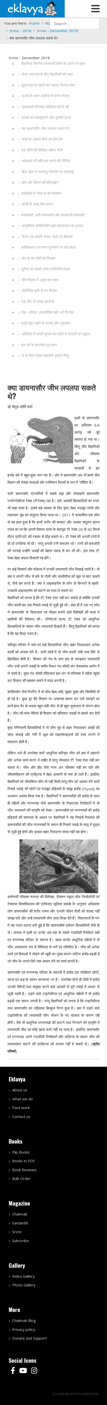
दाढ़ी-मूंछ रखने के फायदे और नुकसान (45, 323)
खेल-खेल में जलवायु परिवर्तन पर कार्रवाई (47, 171)
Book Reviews (24, 1169)
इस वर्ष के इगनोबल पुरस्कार (39, 344)
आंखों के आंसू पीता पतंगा (37, 203)
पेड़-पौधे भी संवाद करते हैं (37, 301)
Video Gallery (23, 1276)
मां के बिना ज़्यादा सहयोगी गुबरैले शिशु (45, 355)
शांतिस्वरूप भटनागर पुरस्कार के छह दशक (48, 247)
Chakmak (19, 1213)
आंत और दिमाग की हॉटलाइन (39, 182)
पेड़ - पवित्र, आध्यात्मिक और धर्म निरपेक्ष (47, 312)
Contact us (21, 1116)
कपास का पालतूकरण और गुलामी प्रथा (46, 117)
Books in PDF (23, 1160)
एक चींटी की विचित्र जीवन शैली (42, 149)
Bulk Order (21, 1178)
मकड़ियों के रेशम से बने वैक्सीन (41, 193)
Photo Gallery (24, 1284)
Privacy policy (23, 1329)
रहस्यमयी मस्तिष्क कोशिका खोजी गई (45, 106)
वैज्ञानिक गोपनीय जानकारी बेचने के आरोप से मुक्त (53, 63)
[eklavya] (32, 8)
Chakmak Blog (24, 1320)
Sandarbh (20, 1222)
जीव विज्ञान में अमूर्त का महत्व (39, 279)
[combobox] (75, 23)
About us (19, 1089)
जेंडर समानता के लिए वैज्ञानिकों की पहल (47, 74)
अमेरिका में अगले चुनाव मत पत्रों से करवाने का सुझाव (55, 333)
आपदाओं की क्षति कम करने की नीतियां (45, 160)
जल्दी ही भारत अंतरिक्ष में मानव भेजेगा (45, 95)
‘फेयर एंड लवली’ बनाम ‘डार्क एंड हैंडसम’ (47, 236)
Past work (21, 1107)
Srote (17, 1231)
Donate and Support (29, 1338)
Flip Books (21, 1152)
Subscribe (20, 1240)
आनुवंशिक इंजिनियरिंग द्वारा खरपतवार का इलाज (52, 225)
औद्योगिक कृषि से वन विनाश (39, 290)
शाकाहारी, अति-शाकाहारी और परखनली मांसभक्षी (52, 214)
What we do (22, 1098)
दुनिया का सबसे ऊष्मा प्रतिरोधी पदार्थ (45, 268)
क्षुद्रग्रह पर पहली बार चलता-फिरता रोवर (48, 85)
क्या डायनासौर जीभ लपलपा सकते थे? (45, 128)
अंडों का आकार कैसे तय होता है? (42, 139)
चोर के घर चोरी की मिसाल (38, 258)
